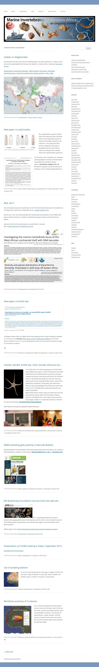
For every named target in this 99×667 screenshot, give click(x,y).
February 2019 (75, 104)
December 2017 (75, 109)
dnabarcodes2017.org (42, 210)
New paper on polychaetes (17, 129)
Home (5, 11)
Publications (52, 11)
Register (73, 248)
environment (75, 206)
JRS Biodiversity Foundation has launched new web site (31, 500)
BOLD (73, 197)
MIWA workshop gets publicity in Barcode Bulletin (28, 444)
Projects (41, 11)
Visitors (62, 11)
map (45, 572)
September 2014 (76, 162)
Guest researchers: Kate (78, 67)
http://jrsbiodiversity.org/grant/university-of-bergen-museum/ (37, 529)
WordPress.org (75, 257)
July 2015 (73, 150)
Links (32, 11)
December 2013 (75, 174)
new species (74, 215)
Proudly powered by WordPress (12, 659)
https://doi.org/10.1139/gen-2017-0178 (20, 226)
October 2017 (75, 113)
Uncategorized (22, 117)
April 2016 (74, 139)
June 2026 (74, 99)
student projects (31, 189)
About (13, 11)
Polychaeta (55, 189)
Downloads (23, 11)
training (14, 520)
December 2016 (75, 125)
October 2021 (75, 102)
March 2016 (74, 141)
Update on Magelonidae (16, 57)
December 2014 (75, 157)
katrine (40, 117)
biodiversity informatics (78, 194)
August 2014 (74, 164)
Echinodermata (29, 353)
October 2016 (75, 130)
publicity (24, 489)
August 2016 (74, 134)
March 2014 (74, 171)
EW (11, 191)
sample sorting (75, 222)
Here (5, 217)
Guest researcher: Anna (80, 88)
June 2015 (74, 153)
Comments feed (76, 255)
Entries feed (74, 252)
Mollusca (73, 213)
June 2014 (74, 169)
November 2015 (76, 146)
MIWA (24, 189)
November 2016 (76, 127)
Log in (73, 250)
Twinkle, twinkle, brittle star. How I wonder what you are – (32, 364)
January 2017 (75, 123)
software (73, 227)
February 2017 (75, 120)
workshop (59, 430)
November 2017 (76, 111)
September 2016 (76, 132)
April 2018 (74, 106)
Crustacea (21, 637)
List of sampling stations (16, 567)
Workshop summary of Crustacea (20, 601)
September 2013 (76, 178)
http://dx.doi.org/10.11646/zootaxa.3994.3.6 (37, 339)
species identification (41, 430)
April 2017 (74, 116)
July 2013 (73, 181)
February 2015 (75, 155)
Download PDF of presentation (13, 551)
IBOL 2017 (9, 203)
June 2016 (74, 136)
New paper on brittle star (16, 301)
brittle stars (21, 353)
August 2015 (74, 148)
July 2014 (73, 167)
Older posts (8, 652)
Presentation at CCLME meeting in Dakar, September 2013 (33, 545)
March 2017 (74, 118)
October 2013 (75, 176)
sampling (20, 589)
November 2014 (76, 160)
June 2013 (74, 183)
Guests (20, 189)
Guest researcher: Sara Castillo (80, 72)
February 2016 (75, 143)
